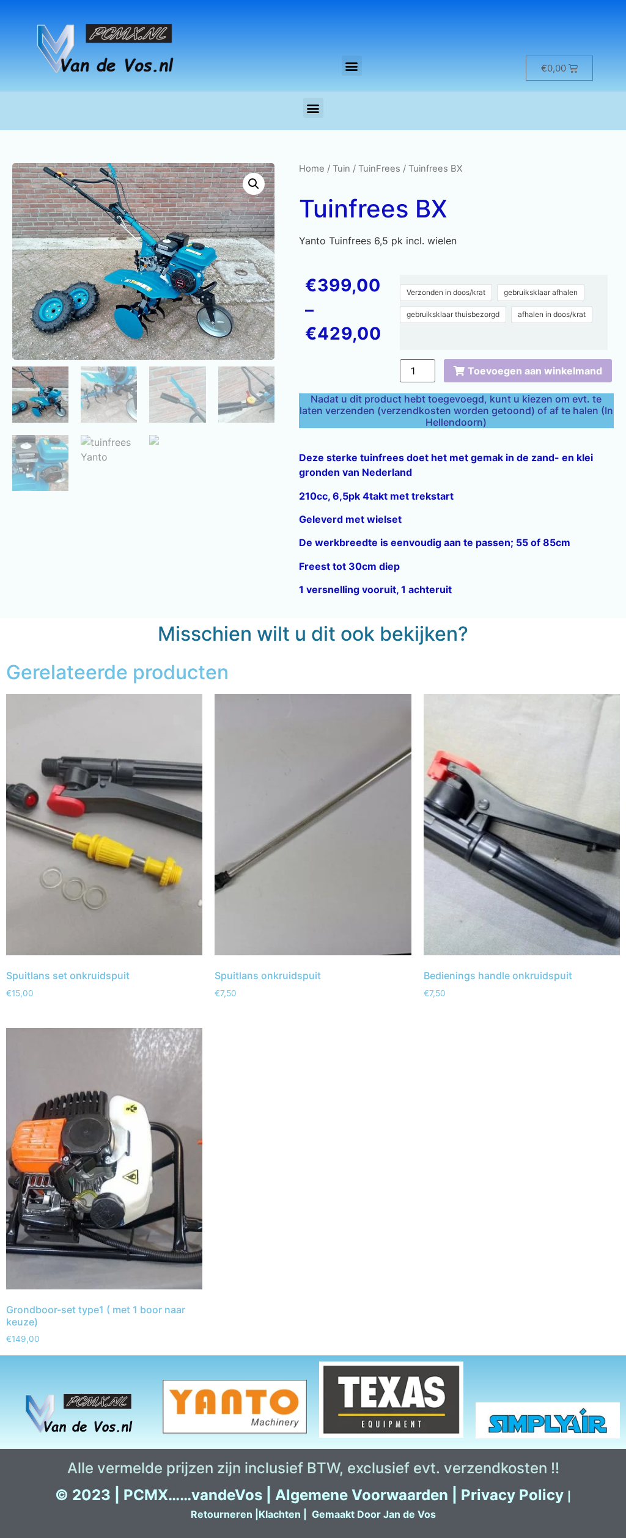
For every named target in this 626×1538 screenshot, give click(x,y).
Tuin (341, 168)
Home (312, 168)
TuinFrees (379, 168)
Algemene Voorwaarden (361, 1495)
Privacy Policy (512, 1495)
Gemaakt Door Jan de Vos (374, 1514)
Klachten (280, 1514)
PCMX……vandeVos (192, 1495)
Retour (207, 1514)
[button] (352, 66)
